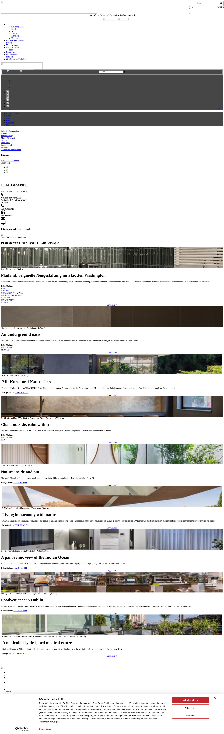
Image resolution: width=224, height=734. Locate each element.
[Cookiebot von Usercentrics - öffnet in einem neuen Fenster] (22, 729)
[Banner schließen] (215, 698)
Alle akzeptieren (190, 700)
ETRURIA (5, 298)
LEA (3, 440)
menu (8, 24)
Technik (9, 50)
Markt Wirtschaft (13, 47)
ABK (3, 288)
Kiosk (13, 29)
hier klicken (99, 715)
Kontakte (15, 36)
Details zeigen (45, 729)
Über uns (15, 38)
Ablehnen (190, 715)
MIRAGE (5, 350)
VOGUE (5, 302)
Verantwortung (12, 45)
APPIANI (5, 291)
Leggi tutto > (112, 305)
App (13, 31)
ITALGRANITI (7, 300)
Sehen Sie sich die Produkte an (13, 237)
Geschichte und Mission (16, 59)
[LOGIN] (195, 7)
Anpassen (189, 708)
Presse (14, 33)
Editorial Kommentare (15, 40)
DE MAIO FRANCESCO (12, 295)
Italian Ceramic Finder (10, 160)
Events (9, 43)
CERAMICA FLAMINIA (12, 293)
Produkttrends (12, 54)
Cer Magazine (17, 26)
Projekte (9, 57)
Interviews (10, 52)
